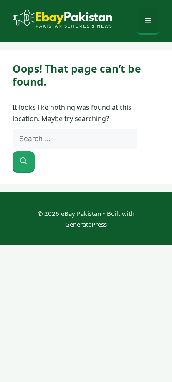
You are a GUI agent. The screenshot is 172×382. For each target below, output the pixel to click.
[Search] (24, 161)
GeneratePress (86, 224)
